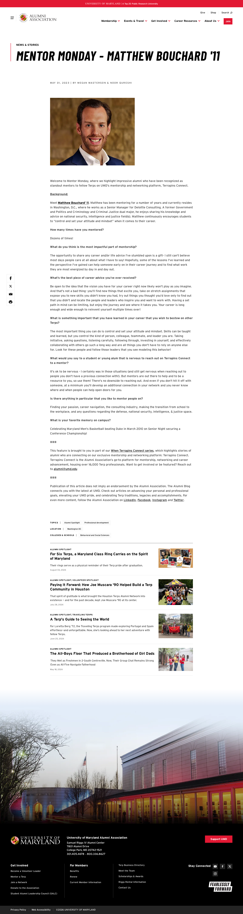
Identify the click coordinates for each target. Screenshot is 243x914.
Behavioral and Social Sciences (94, 535)
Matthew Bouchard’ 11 (73, 202)
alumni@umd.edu (65, 469)
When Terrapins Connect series (132, 450)
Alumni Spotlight (72, 522)
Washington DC (74, 529)
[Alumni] (38, 17)
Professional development (96, 522)
